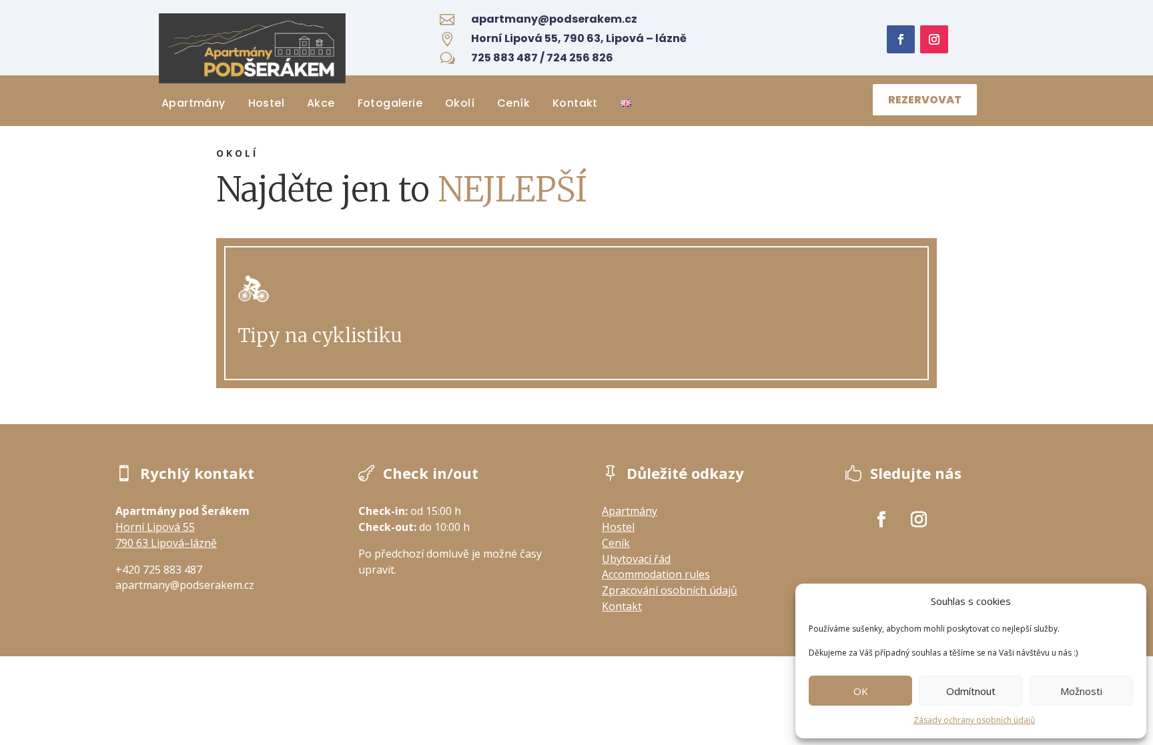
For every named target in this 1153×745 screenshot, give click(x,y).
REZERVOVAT (925, 99)
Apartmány (193, 103)
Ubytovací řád (636, 559)
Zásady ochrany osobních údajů (974, 720)
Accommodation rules (656, 574)
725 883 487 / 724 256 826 (542, 57)
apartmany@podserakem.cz (554, 19)
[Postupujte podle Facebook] (901, 39)
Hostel (266, 103)
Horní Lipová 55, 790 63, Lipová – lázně (579, 38)
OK (860, 691)
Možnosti (1081, 691)
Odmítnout (971, 691)
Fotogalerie (390, 103)
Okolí (459, 103)
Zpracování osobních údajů (669, 590)
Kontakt (575, 103)
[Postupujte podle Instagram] (934, 39)
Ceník (513, 103)
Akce (321, 103)
